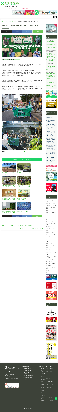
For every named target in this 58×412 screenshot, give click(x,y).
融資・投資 (48, 249)
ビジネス (48, 270)
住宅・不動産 (48, 272)
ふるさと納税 (48, 259)
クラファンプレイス (29, 408)
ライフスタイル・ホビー (51, 223)
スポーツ (48, 215)
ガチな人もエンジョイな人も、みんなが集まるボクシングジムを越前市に (17, 225)
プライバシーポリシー (28, 375)
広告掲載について (27, 368)
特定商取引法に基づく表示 (29, 377)
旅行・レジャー (49, 245)
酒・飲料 (48, 226)
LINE (38, 31)
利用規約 (25, 373)
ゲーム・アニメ (49, 250)
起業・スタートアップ (50, 239)
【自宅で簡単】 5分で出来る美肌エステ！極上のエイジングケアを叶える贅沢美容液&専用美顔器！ (51, 119)
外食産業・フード (49, 205)
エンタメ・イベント (50, 200)
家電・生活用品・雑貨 (50, 207)
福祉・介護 (48, 247)
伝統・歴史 (48, 230)
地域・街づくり (49, 203)
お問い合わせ (26, 372)
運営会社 (25, 379)
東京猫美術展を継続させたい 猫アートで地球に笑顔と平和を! (51, 153)
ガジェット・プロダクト (51, 217)
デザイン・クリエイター (51, 267)
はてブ (27, 31)
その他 (47, 265)
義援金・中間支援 (49, 232)
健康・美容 (48, 243)
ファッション (48, 221)
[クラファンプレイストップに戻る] (56, 398)
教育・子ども (48, 210)
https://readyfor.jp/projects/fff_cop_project (21, 151)
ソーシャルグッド (49, 234)
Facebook (17, 31)
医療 (47, 236)
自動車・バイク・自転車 (51, 252)
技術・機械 (48, 261)
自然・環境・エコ (5, 28)
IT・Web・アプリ (49, 263)
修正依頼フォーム (27, 370)
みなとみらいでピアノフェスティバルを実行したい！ (31, 228)
